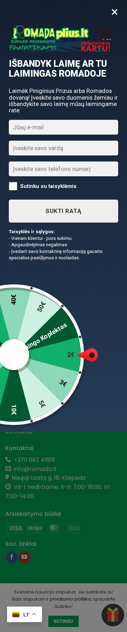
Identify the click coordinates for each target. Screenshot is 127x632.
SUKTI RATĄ (63, 210)
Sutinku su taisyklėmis (48, 186)
